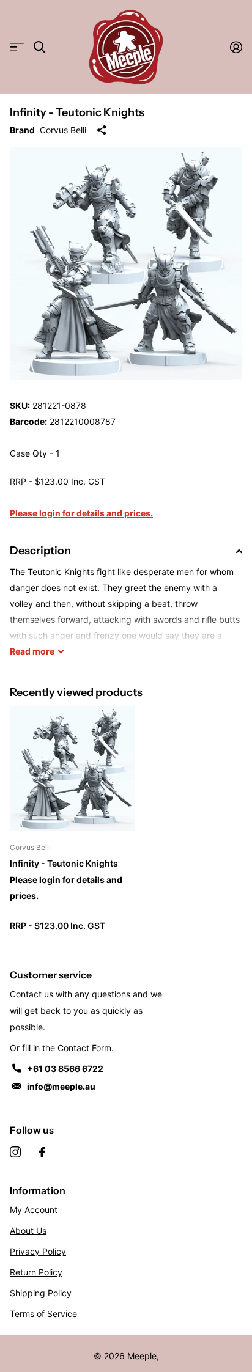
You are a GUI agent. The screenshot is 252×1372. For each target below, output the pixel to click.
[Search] (39, 47)
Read (32, 651)
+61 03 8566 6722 (65, 1068)
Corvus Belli (63, 130)
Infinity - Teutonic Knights (64, 863)
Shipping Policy (41, 1293)
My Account (33, 1210)
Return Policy (36, 1272)
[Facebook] (42, 1152)
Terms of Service (43, 1313)
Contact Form (84, 1048)
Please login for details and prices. (81, 513)
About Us (28, 1230)
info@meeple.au (61, 1086)
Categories (17, 47)
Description (40, 550)
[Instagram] (15, 1151)
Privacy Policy (38, 1251)
